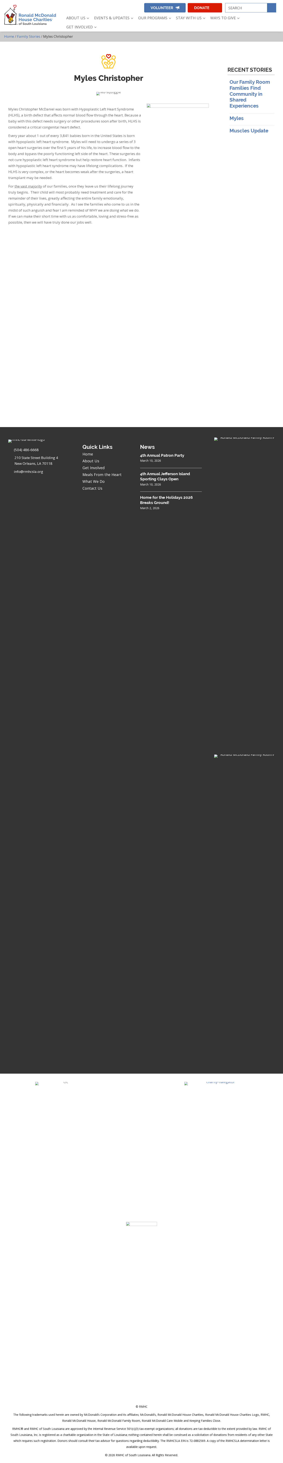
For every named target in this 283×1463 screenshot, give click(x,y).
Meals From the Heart (102, 474)
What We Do (93, 481)
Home (9, 36)
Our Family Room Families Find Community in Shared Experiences (250, 94)
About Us (90, 460)
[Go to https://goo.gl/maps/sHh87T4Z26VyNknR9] (41, 462)
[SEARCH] (271, 7)
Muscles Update (249, 130)
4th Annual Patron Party (162, 455)
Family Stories (28, 36)
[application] (87, 18)
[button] (109, 6)
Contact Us (92, 488)
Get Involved (93, 467)
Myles (237, 118)
